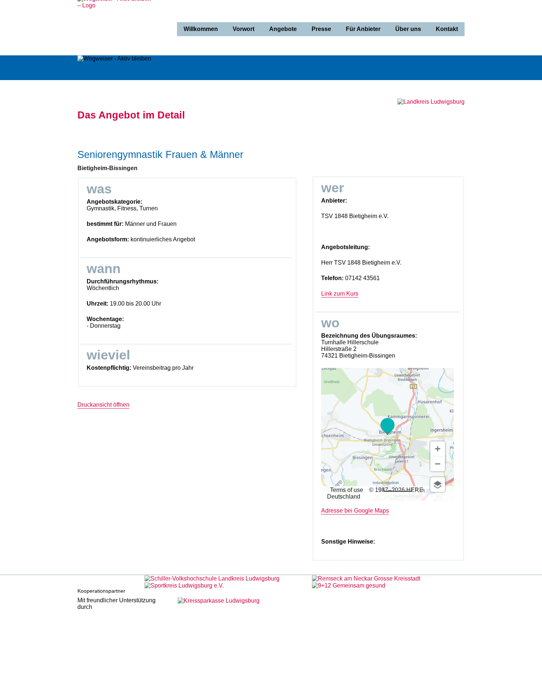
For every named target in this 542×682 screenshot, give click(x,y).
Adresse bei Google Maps (355, 510)
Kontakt (447, 29)
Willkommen (201, 29)
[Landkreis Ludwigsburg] (431, 102)
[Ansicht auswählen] (437, 484)
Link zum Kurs (339, 293)
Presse (321, 29)
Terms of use (346, 490)
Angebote (283, 29)
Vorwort (243, 29)
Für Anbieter (363, 29)
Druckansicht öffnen (103, 405)
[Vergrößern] (437, 448)
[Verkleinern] (437, 464)
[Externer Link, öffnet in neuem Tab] (212, 578)
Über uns (408, 29)
